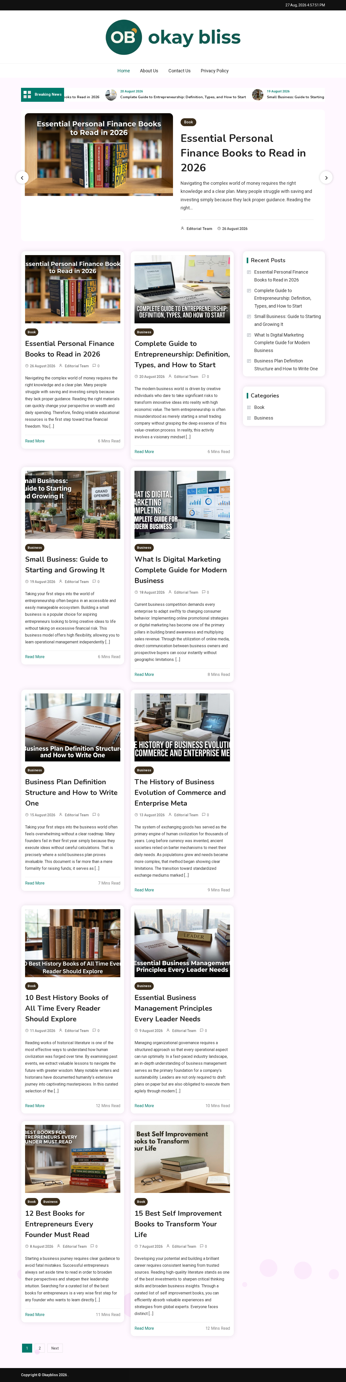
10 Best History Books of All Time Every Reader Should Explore (66, 1008)
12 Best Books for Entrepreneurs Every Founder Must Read (59, 1224)
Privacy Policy (215, 70)
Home (124, 70)
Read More (35, 441)
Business (144, 332)
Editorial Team (199, 228)
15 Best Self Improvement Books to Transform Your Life (178, 1224)
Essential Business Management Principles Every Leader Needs (173, 1008)
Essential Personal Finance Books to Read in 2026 (243, 153)
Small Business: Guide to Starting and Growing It (285, 97)
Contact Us (179, 70)
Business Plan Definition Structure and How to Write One (71, 792)
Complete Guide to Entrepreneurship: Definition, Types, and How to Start (159, 97)
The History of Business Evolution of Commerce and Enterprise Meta (180, 792)
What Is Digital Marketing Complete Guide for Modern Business (180, 570)
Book (188, 122)
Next (55, 1348)
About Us (149, 70)
